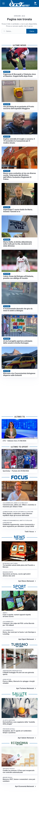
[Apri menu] (3, 3)
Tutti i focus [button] (29, 532)
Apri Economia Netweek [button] (24, 786)
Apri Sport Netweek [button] (26, 639)
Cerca (32, 31)
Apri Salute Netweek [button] (26, 738)
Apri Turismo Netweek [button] (25, 688)
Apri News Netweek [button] (26, 581)
